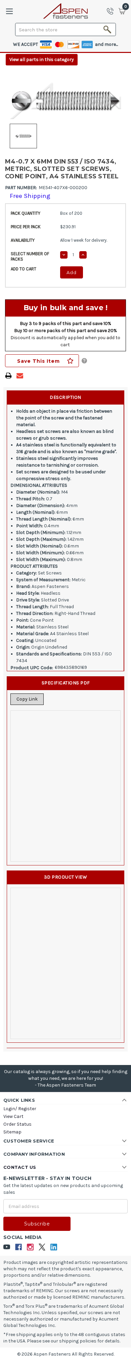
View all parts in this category (41, 59)
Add (72, 272)
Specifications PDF (66, 683)
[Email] (19, 375)
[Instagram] (30, 1247)
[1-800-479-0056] (112, 11)
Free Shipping (30, 196)
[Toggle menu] (9, 11)
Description (65, 397)
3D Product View (65, 877)
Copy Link (27, 699)
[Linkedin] (53, 1247)
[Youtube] (6, 1247)
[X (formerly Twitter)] (42, 1247)
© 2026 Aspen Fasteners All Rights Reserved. (65, 1354)
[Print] (8, 375)
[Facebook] (18, 1247)
